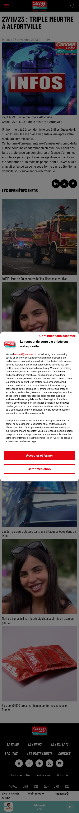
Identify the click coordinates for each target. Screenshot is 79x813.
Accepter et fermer (39, 455)
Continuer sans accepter (57, 335)
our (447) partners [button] (23, 354)
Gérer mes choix (39, 469)
